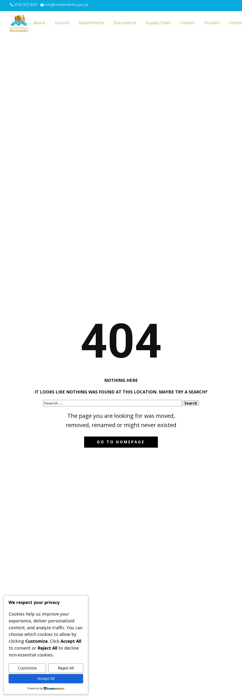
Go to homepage (121, 442)
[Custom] (195, 6)
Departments (91, 23)
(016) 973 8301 (25, 5)
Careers (187, 23)
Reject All (66, 668)
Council (62, 23)
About (39, 23)
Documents (125, 23)
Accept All (46, 678)
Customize (27, 668)
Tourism (212, 23)
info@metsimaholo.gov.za (66, 5)
